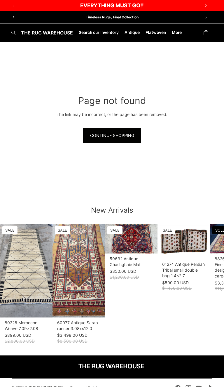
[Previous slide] (13, 17)
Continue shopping (112, 135)
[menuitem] (177, 32)
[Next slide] (206, 17)
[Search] (13, 32)
